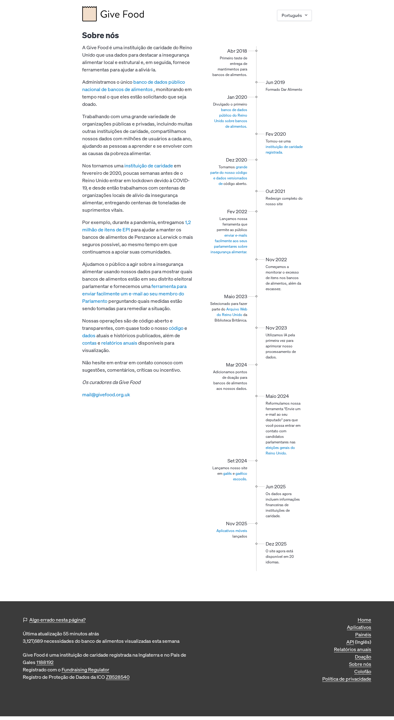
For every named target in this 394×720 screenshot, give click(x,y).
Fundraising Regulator (85, 669)
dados (88, 335)
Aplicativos (359, 627)
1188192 (45, 662)
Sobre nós (360, 664)
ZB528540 (118, 677)
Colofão (362, 671)
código (176, 328)
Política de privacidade (346, 678)
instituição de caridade (148, 165)
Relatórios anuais (352, 649)
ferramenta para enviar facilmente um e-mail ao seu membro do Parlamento (134, 293)
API (350, 641)
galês (227, 473)
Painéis (363, 634)
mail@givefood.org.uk (106, 394)
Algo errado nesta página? (57, 619)
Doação (363, 656)
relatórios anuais (119, 342)
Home (364, 619)
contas (89, 342)
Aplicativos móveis (231, 530)
